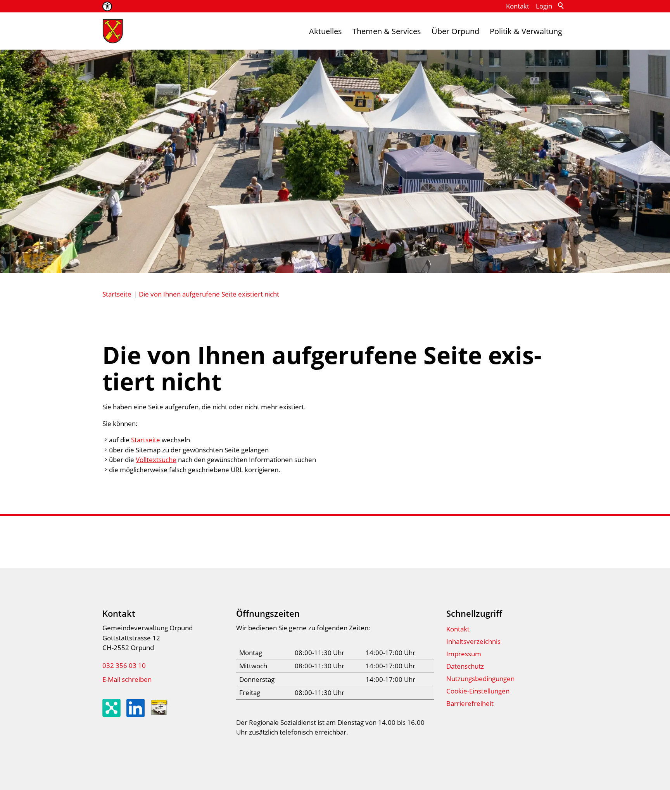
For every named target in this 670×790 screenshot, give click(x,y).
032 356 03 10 (124, 665)
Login (544, 6)
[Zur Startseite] (112, 31)
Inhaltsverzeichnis (473, 641)
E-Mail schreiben (127, 679)
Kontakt (517, 6)
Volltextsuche (156, 459)
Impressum (463, 653)
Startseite (145, 439)
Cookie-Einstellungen (477, 691)
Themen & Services (386, 31)
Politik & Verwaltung (526, 31)
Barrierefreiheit (470, 703)
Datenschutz (465, 666)
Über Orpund (455, 31)
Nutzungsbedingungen (480, 678)
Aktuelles (325, 31)
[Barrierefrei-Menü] (107, 6)
